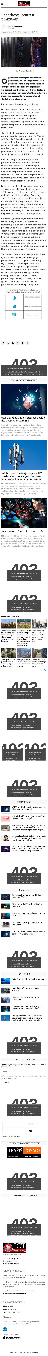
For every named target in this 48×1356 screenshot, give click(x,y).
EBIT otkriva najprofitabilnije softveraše (25, 998)
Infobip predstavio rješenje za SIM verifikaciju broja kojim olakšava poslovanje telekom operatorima (21, 476)
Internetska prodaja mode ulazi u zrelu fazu (27, 923)
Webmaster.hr (33, 1352)
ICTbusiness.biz (8, 1306)
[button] (2, 4)
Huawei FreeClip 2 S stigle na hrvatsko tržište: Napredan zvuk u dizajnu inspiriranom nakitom (29, 838)
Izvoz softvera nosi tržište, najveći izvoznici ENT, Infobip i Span (27, 1007)
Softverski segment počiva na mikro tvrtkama (28, 914)
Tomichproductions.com (11, 1312)
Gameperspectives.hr (10, 1309)
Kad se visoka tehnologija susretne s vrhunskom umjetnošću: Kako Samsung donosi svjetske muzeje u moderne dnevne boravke (28, 828)
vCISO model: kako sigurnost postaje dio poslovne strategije (23, 419)
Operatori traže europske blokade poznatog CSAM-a (27, 896)
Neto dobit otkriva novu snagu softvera (25, 989)
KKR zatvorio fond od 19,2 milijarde (22, 531)
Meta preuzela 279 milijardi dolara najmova (27, 905)
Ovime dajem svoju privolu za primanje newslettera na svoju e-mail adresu (23, 1077)
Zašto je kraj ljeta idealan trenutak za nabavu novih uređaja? (28, 817)
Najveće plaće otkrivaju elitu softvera (28, 979)
